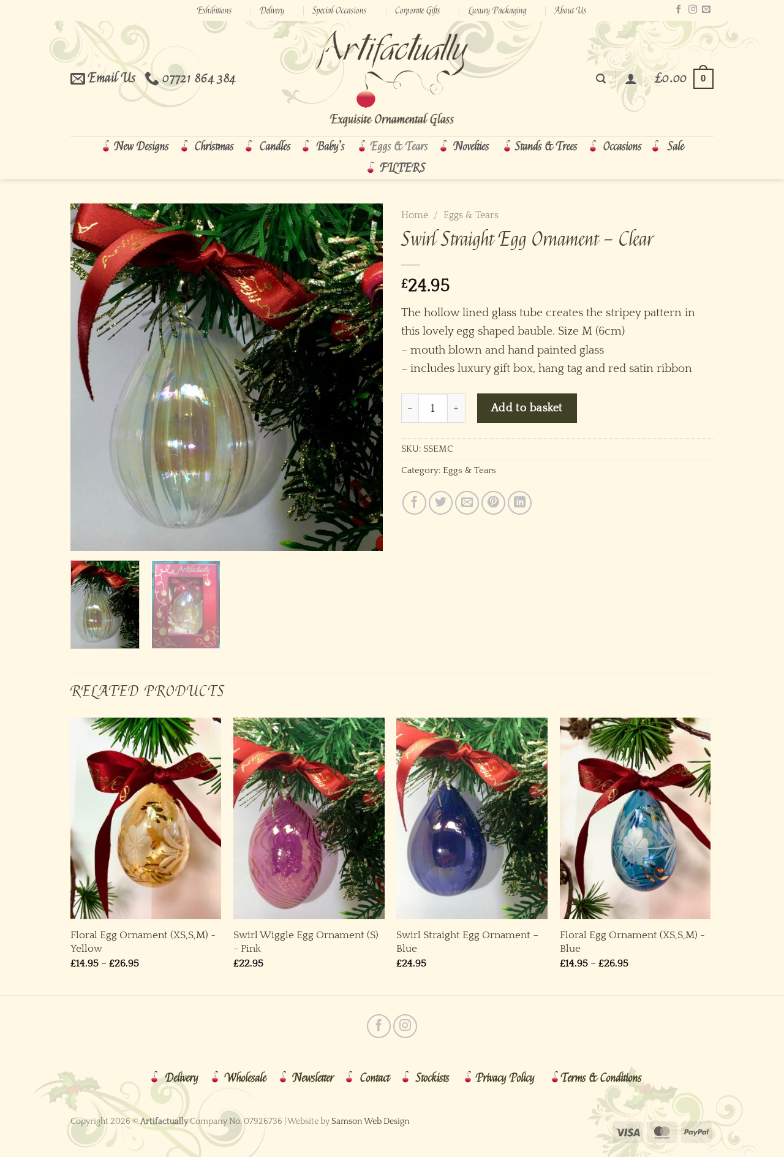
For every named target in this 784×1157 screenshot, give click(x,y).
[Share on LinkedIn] (520, 503)
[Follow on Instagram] (692, 10)
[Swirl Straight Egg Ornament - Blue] (472, 818)
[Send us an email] (706, 10)
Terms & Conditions (601, 1078)
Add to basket (527, 407)
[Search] (601, 79)
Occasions (622, 146)
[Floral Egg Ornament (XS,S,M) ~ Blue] (635, 818)
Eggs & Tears (399, 146)
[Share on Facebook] (414, 503)
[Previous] (92, 377)
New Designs (142, 146)
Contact (375, 1078)
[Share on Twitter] (441, 503)
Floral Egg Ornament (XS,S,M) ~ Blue (632, 941)
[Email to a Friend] (467, 503)
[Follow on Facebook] (678, 10)
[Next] (361, 377)
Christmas (214, 146)
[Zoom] (89, 534)
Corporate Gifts (417, 10)
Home (414, 215)
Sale (676, 146)
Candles (275, 146)
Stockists (433, 1078)
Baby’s (331, 146)
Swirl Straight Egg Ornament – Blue (467, 941)
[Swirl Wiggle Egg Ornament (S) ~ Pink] (309, 818)
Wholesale (245, 1078)
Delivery (272, 10)
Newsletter (313, 1078)
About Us (570, 10)
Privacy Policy (505, 1078)
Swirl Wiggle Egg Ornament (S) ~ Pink (306, 941)
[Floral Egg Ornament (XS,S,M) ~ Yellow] (146, 818)
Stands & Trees (546, 146)
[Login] (631, 78)
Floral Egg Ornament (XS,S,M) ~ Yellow (143, 941)
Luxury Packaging (498, 10)
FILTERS (403, 168)
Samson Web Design (370, 1121)
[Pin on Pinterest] (493, 503)
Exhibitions (214, 10)
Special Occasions (339, 10)
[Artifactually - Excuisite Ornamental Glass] (392, 78)
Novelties (471, 146)
